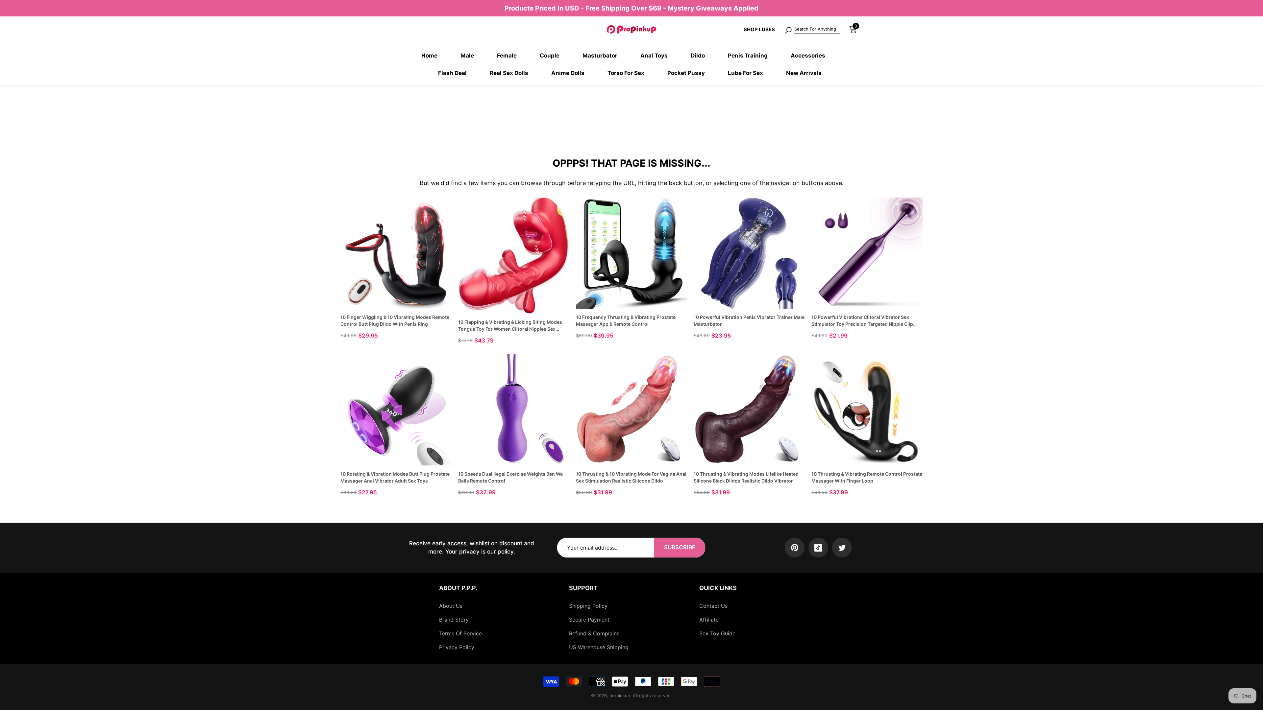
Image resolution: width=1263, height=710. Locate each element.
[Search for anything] (812, 29)
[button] (853, 29)
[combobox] (817, 29)
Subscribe (679, 547)
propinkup (619, 695)
